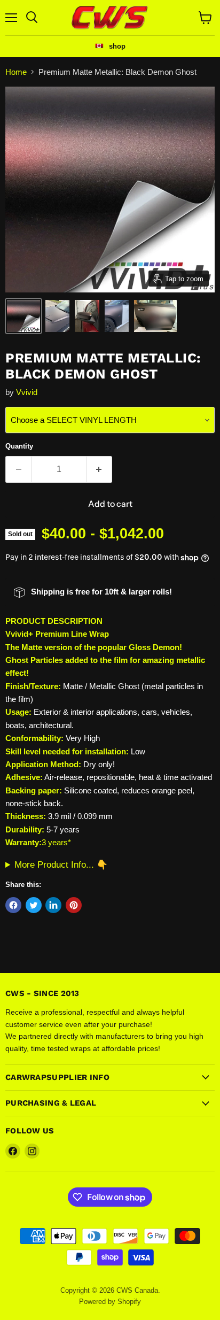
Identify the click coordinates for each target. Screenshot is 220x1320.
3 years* (56, 842)
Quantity (19, 446)
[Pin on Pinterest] (74, 905)
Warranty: (23, 842)
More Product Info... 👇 (61, 864)
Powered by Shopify (110, 1302)
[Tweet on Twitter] (34, 905)
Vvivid (26, 392)
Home (16, 71)
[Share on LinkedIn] (53, 905)
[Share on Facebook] (13, 905)
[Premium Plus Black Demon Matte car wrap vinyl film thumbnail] (23, 316)
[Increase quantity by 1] (100, 469)
